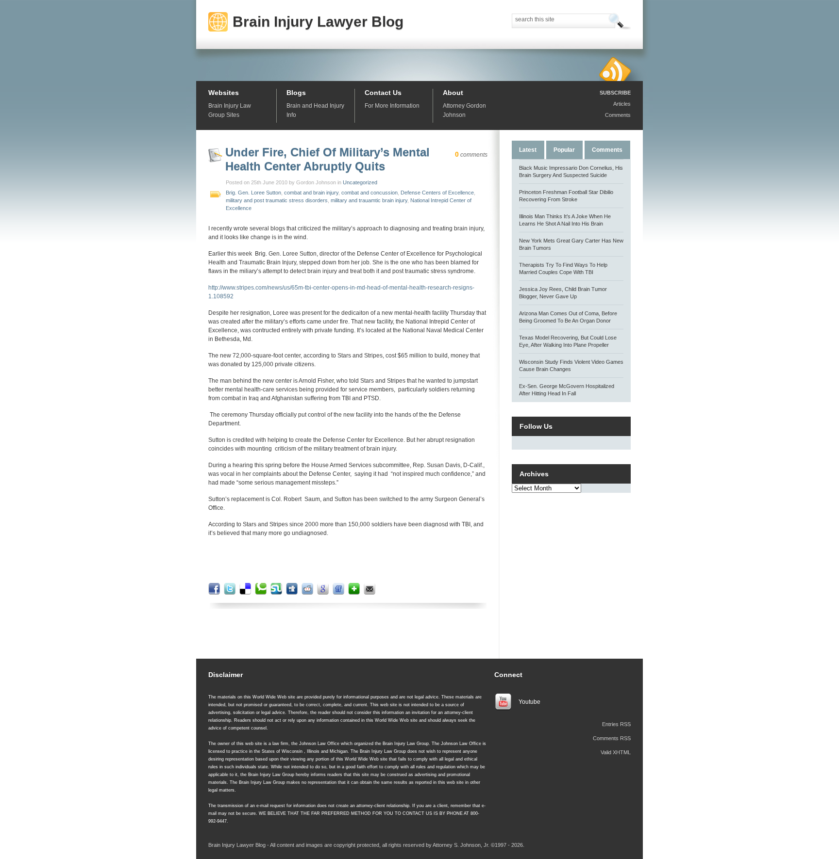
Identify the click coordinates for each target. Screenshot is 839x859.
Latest (528, 149)
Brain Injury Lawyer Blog (318, 22)
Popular (564, 149)
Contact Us (383, 93)
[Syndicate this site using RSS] (615, 69)
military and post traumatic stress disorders (277, 200)
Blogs (296, 93)
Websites (223, 93)
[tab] (528, 149)
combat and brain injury (311, 192)
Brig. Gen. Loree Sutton (253, 192)
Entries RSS (616, 724)
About (453, 93)
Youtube (529, 701)
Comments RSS (612, 738)
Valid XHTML (616, 752)
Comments (618, 115)
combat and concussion (369, 192)
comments (471, 154)
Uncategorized (360, 182)
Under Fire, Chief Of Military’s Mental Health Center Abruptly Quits (327, 159)
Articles (622, 104)
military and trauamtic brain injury (369, 200)
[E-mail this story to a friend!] (371, 592)
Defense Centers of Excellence (437, 192)
